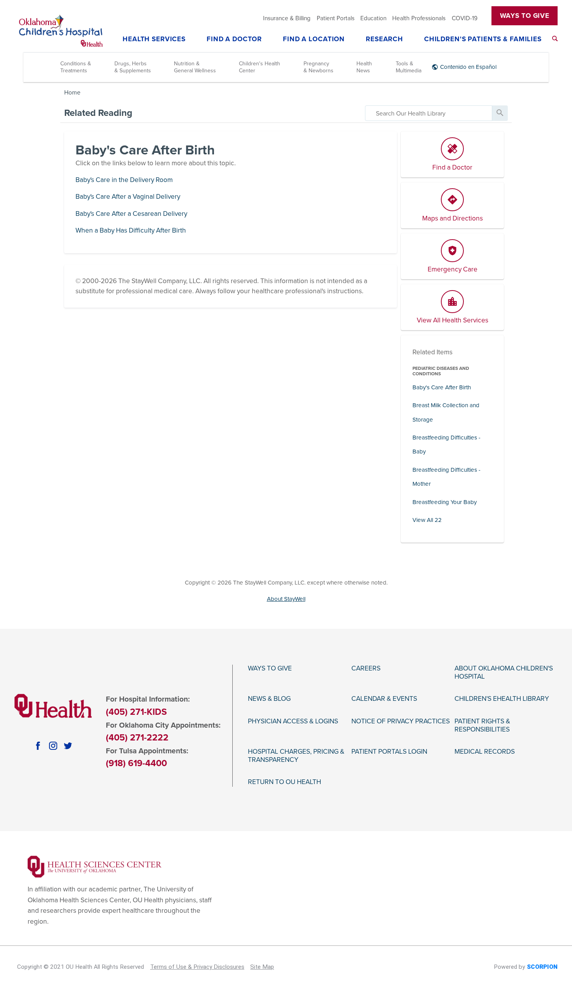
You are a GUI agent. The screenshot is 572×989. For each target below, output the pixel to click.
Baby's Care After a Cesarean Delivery (131, 214)
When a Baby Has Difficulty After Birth (130, 230)
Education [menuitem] (373, 18)
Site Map (262, 966)
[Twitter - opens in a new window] (67, 745)
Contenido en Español (468, 66)
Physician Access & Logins (293, 721)
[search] (428, 113)
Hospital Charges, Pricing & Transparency (296, 756)
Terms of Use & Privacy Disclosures (197, 966)
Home (72, 92)
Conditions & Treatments (75, 67)
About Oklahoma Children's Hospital (503, 673)
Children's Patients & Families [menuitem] (483, 39)
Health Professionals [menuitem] (419, 18)
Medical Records (484, 752)
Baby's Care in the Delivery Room (124, 180)
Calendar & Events (384, 699)
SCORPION (542, 966)
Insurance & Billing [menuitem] (287, 18)
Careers (366, 668)
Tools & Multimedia (408, 67)
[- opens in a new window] (94, 866)
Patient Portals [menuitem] (335, 18)
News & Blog (269, 699)
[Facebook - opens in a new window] (37, 745)
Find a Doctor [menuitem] (234, 39)
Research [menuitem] (384, 39)
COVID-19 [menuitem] (464, 18)
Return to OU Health (284, 782)
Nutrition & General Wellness (195, 67)
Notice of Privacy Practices (400, 721)
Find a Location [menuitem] (314, 39)
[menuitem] (555, 38)
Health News (364, 67)
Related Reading (98, 113)
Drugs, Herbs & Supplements (132, 67)
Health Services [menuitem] (154, 39)
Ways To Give (524, 16)
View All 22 (427, 519)
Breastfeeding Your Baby (444, 502)
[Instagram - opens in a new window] (53, 745)
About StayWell (286, 598)
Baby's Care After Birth (441, 387)
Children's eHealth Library (501, 699)
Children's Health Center (259, 67)
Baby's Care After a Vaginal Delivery (127, 197)
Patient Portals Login (389, 752)
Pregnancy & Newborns (318, 67)
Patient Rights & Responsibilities (482, 725)
